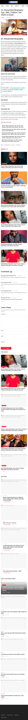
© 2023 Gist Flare (4, 717)
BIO (12, 5)
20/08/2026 (3, 432)
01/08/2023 (7, 677)
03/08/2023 (7, 636)
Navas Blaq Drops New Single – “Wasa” (12, 571)
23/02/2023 (9, 17)
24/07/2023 (7, 698)
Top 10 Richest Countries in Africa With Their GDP (13, 654)
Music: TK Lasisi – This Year (9, 522)
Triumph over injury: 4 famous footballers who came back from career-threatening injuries (13, 589)
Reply (3, 279)
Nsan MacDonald (7, 524)
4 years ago (15, 282)
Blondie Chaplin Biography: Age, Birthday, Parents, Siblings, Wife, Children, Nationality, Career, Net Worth (13, 499)
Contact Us (3, 715)
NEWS (23, 5)
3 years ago (14, 297)
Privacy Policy (10, 715)
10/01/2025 (13, 524)
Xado (3, 17)
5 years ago (20, 275)
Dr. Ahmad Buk (9, 43)
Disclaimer (17, 715)
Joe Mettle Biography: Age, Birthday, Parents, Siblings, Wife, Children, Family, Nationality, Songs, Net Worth (13, 547)
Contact (17, 5)
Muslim (13, 119)
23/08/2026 (3, 247)
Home (2, 5)
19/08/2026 (3, 471)
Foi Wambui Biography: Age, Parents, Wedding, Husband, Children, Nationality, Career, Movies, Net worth (13, 410)
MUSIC (7, 5)
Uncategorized (5, 261)
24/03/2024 (8, 592)
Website (3, 341)
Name (2, 330)
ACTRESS (4, 405)
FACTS (4, 585)
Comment (3, 314)
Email (2, 336)
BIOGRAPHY (4, 163)
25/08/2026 (3, 169)
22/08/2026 (3, 391)
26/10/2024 (13, 572)
